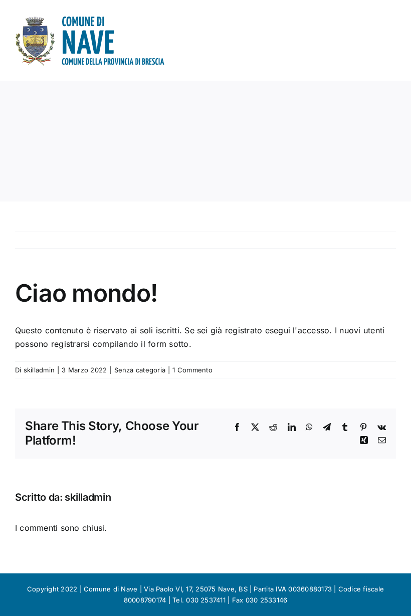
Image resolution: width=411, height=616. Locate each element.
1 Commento (192, 370)
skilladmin (39, 370)
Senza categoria (140, 370)
